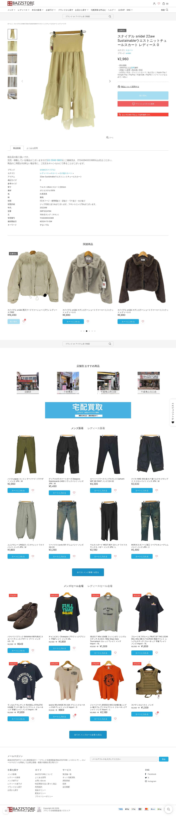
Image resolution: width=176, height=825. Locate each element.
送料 (132, 67)
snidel (128, 53)
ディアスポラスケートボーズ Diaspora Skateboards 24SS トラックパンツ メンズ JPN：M (66, 481)
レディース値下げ (15, 784)
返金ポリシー (40, 790)
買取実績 (66, 780)
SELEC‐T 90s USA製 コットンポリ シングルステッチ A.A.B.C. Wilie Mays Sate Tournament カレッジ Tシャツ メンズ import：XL (108, 640)
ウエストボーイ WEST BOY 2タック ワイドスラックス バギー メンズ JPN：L (108, 546)
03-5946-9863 (54, 160)
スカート (129, 50)
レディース (44, 173)
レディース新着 (96, 428)
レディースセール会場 (100, 586)
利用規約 (38, 787)
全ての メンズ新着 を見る (88, 572)
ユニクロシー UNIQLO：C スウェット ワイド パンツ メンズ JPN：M (26, 546)
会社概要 (66, 787)
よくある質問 (40, 777)
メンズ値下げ (13, 780)
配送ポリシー (40, 793)
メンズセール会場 (73, 586)
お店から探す (13, 790)
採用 (64, 784)
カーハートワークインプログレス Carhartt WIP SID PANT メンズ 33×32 (107, 480)
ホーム (10, 24)
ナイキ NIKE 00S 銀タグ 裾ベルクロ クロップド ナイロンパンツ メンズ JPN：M (149, 480)
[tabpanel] (33, 290)
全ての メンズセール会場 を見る (88, 735)
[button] (169, 809)
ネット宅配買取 (69, 777)
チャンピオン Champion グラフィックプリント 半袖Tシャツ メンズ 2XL (67, 637)
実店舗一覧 (67, 774)
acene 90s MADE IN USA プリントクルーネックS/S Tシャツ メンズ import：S (67, 706)
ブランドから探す (15, 787)
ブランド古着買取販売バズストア (21, 3)
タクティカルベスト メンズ (142, 705)
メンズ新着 (77, 428)
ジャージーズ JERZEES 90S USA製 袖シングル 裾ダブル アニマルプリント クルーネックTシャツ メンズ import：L (108, 707)
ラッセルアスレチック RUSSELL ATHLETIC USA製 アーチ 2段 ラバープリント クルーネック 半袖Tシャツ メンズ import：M (25, 707)
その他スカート (66, 173)
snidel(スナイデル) (47, 170)
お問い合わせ (40, 780)
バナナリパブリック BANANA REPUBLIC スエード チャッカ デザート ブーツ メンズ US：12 (25, 638)
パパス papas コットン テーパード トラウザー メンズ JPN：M (25, 480)
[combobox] (88, 16)
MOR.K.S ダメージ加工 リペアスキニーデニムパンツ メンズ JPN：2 (149, 546)
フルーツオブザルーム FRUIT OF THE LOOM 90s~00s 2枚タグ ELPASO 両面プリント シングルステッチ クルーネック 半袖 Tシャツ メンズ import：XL (149, 640)
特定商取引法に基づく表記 (46, 784)
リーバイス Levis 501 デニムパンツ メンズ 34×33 (66, 546)
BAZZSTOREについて (44, 774)
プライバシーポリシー (44, 796)
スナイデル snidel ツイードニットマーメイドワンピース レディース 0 (32, 311)
